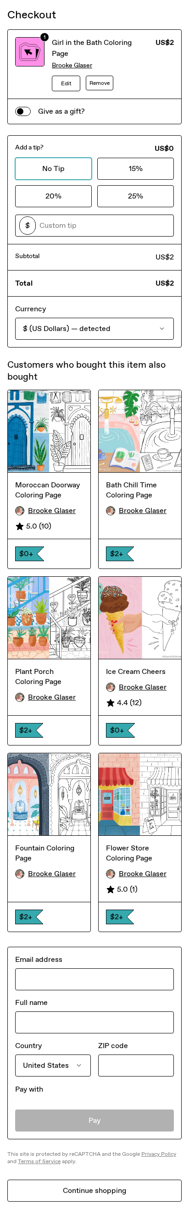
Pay (95, 1120)
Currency (30, 308)
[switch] (23, 111)
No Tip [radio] (53, 168)
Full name (31, 1002)
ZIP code (113, 1045)
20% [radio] (53, 196)
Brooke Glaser (72, 65)
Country (28, 1045)
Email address (38, 959)
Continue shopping (94, 1190)
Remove (99, 83)
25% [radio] (135, 196)
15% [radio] (136, 168)
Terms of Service (39, 1161)
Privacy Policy (158, 1154)
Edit (66, 83)
